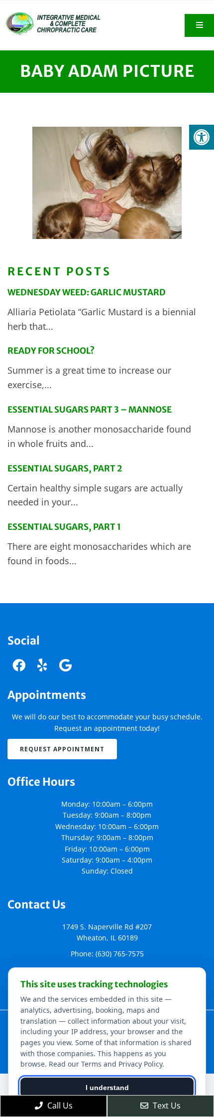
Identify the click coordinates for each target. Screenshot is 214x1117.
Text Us (166, 1105)
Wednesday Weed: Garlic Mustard (86, 292)
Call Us (59, 1105)
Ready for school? (51, 350)
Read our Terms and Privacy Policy (105, 1064)
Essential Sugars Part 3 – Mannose (89, 409)
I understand (107, 1088)
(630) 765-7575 (120, 953)
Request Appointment (62, 749)
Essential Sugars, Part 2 (64, 468)
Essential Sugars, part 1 (64, 526)
